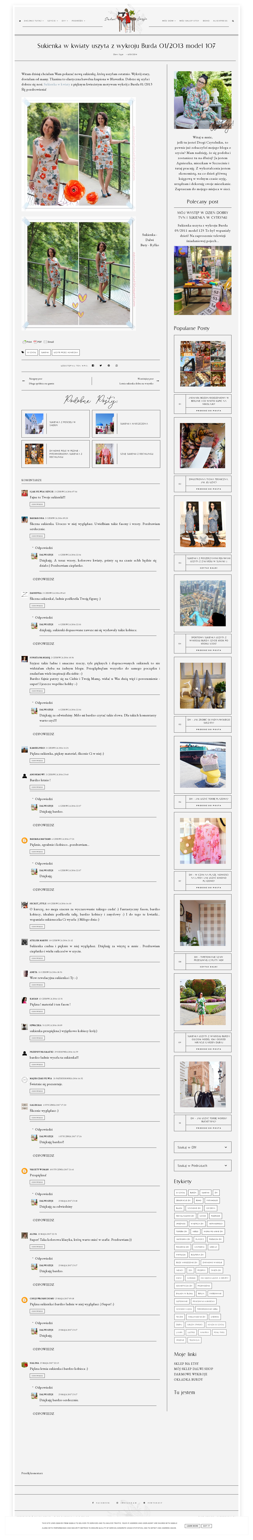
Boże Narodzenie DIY (186, 1262)
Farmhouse (212, 1200)
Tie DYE (179, 1317)
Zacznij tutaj (33, 21)
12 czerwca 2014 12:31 (51, 998)
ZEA (190, 1270)
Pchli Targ (219, 1332)
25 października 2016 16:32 (68, 1078)
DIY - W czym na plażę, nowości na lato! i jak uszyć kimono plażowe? (209, 877)
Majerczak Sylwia (41, 1078)
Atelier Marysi (39, 940)
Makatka (204, 1332)
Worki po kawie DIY (213, 1231)
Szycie (52, 21)
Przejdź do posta (208, 411)
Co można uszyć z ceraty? (214, 1278)
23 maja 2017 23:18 (68, 1201)
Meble (195, 1231)
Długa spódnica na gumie (41, 383)
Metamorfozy (216, 1224)
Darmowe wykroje (190, 1374)
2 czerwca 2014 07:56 (66, 491)
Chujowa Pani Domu (42, 1298)
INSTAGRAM (129, 1503)
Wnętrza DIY (197, 1224)
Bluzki (179, 1208)
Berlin (201, 1293)
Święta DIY (216, 1270)
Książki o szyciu (216, 1325)
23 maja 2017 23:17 (68, 1265)
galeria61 (36, 1105)
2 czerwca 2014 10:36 (62, 657)
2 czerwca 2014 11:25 (57, 748)
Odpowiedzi (43, 547)
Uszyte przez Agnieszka (66, 352)
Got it (206, 1526)
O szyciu (31, 352)
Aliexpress (220, 21)
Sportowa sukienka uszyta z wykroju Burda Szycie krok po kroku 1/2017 (208, 640)
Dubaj (179, 1325)
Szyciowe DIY (194, 1208)
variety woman (39, 1169)
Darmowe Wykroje (212, 1262)
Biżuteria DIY (197, 1255)
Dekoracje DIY (183, 1200)
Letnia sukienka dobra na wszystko (136, 383)
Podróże (78, 21)
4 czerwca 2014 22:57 (70, 805)
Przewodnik (204, 1286)
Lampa (179, 1332)
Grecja (213, 1247)
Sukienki (45, 352)
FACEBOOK (103, 1503)
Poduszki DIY (215, 1239)
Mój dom (168, 21)
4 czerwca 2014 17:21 (63, 839)
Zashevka (35, 593)
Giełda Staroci (195, 1325)
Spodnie (180, 1340)
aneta (33, 972)
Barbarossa (37, 518)
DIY (64, 21)
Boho (206, 21)
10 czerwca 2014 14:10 (59, 903)
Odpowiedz (37, 504)
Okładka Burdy (188, 1379)
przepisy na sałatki (42, 1051)
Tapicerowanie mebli (207, 1309)
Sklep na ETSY (186, 1364)
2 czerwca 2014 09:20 (56, 518)
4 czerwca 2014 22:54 (70, 554)
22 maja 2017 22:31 (47, 1234)
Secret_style (38, 903)
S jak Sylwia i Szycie (42, 491)
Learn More (192, 1526)
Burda (193, 1193)
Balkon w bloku (184, 1293)
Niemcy (179, 1270)
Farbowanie (216, 1293)
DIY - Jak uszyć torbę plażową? (208, 799)
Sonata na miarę (40, 657)
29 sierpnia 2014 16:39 (66, 1051)
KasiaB (34, 998)
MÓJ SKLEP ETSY (189, 21)
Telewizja (194, 1340)
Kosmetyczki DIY (184, 1286)
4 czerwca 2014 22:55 (70, 624)
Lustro (191, 1332)
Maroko (191, 1278)
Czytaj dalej (209, 568)
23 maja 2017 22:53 (49, 1363)
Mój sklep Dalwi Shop (193, 1369)
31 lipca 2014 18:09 (52, 1025)
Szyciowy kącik (184, 1309)
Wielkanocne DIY (196, 1317)
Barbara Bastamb (40, 839)
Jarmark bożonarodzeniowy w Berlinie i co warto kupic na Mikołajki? (209, 401)
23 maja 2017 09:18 (64, 1298)
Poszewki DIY (182, 1247)
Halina (34, 1363)
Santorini (199, 1247)
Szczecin (210, 1208)
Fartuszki (181, 1255)
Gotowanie (182, 1301)
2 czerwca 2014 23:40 (57, 774)
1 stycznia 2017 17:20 (54, 1105)
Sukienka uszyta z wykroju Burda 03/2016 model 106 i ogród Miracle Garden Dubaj (209, 1039)
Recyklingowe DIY (185, 1216)
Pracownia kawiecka (204, 1301)
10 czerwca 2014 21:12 (61, 940)
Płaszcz (200, 1239)
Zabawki (215, 1317)
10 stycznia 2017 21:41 (62, 1169)
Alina (33, 1234)
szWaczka (35, 1025)
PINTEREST (155, 1503)
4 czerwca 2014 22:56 (70, 709)
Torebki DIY (181, 1231)
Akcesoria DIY (183, 1239)
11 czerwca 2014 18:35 (50, 972)
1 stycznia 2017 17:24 (70, 1136)
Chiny (179, 1278)
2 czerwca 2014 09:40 (54, 593)
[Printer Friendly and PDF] (38, 343)
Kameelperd (37, 748)
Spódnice (181, 1224)
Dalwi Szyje (46, 554)
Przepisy (202, 1270)
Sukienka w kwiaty (57, 84)
